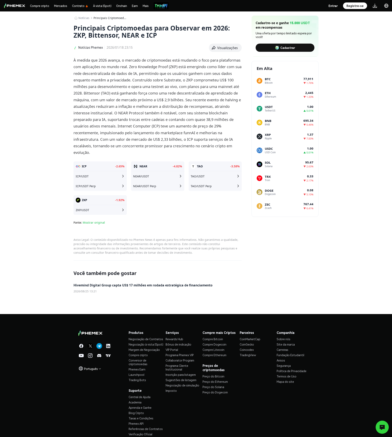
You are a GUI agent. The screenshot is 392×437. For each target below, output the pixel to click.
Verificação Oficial (140, 434)
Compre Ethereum (214, 355)
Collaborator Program (180, 360)
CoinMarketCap (250, 339)
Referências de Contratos (146, 429)
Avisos (281, 360)
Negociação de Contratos (146, 339)
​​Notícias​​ (83, 18)
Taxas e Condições (141, 418)
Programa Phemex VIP (180, 355)
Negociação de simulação (182, 385)
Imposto (171, 390)
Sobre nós (283, 339)
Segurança (284, 365)
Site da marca (286, 344)
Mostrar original (94, 222)
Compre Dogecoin (214, 344)
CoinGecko (247, 344)
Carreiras (282, 349)
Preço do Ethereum (215, 381)
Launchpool (136, 374)
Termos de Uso (286, 376)
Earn (135, 6)
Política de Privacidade (291, 371)
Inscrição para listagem (181, 374)
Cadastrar (287, 48)
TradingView (248, 355)
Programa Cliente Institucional (177, 367)
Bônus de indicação (178, 344)
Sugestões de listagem (181, 380)
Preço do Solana (213, 387)
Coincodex (247, 349)
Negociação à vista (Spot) (146, 344)
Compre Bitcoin (213, 339)
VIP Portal (172, 349)
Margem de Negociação (144, 349)
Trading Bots (137, 380)
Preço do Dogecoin (215, 392)
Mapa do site (285, 381)
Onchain (121, 6)
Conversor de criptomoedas (138, 362)
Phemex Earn (137, 369)
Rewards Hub (174, 339)
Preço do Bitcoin (213, 376)
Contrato (78, 6)
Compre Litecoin (213, 349)
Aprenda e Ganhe (140, 407)
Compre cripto (39, 6)
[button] (225, 48)
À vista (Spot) (102, 6)
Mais (146, 6)
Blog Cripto (136, 413)
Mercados (60, 6)
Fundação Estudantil (290, 355)
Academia (135, 402)
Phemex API (136, 423)
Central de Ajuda (139, 397)
